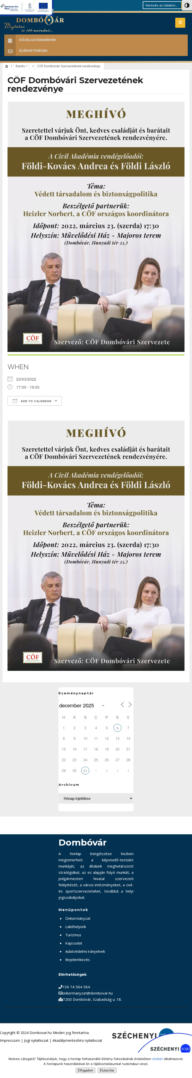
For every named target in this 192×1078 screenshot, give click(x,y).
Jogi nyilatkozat (36, 1040)
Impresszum (10, 1040)
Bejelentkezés (77, 959)
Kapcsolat (73, 943)
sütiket (157, 1059)
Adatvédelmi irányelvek (85, 951)
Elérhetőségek (33, 50)
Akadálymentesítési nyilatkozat (77, 1040)
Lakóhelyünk (75, 926)
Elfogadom (85, 1070)
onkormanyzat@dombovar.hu (87, 993)
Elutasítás (107, 1070)
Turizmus (73, 934)
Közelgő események (37, 40)
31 (85, 770)
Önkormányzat (77, 918)
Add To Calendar (36, 401)
